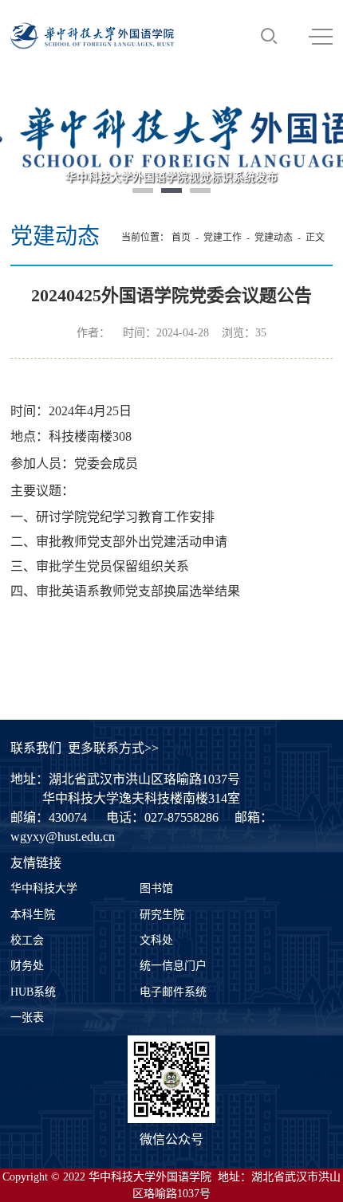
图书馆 (156, 888)
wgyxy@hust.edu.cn (62, 836)
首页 (181, 237)
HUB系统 (33, 992)
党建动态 (273, 237)
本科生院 (32, 915)
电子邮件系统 (173, 992)
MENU (321, 36)
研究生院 (162, 915)
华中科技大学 (43, 888)
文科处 (156, 940)
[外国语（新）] (92, 36)
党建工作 (222, 237)
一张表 (27, 1017)
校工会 (27, 940)
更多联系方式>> (113, 748)
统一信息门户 (173, 966)
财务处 (27, 966)
